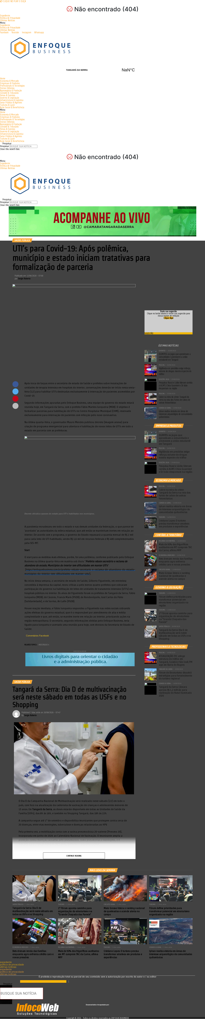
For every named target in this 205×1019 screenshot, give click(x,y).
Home (2, 78)
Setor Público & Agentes (11, 102)
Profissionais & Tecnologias (12, 85)
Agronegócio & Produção (11, 90)
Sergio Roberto (24, 278)
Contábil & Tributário (9, 93)
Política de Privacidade (10, 18)
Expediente (5, 15)
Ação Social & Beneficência (12, 107)
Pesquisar (4, 146)
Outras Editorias (7, 88)
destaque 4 (44, 645)
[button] (102, 23)
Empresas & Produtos (10, 83)
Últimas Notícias (7, 20)
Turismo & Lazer (7, 105)
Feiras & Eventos (7, 95)
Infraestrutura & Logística (11, 100)
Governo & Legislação (9, 97)
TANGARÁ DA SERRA (102, 70)
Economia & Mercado (9, 81)
